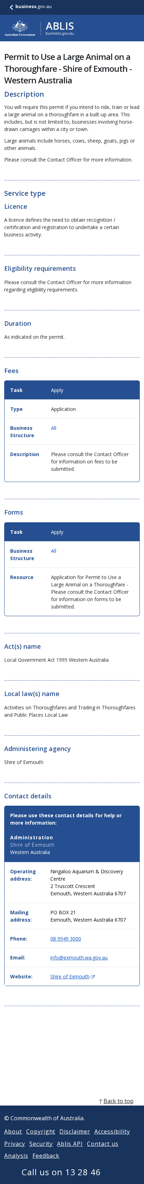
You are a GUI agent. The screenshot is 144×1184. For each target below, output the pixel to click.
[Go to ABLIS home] (39, 28)
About (13, 1131)
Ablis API (70, 1144)
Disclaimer (74, 1131)
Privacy (14, 1144)
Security (41, 1144)
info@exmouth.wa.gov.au (79, 957)
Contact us (102, 1144)
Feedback (46, 1155)
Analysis (16, 1155)
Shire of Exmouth (72, 976)
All (53, 428)
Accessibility (112, 1131)
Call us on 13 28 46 (61, 1172)
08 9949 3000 (65, 938)
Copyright (41, 1131)
